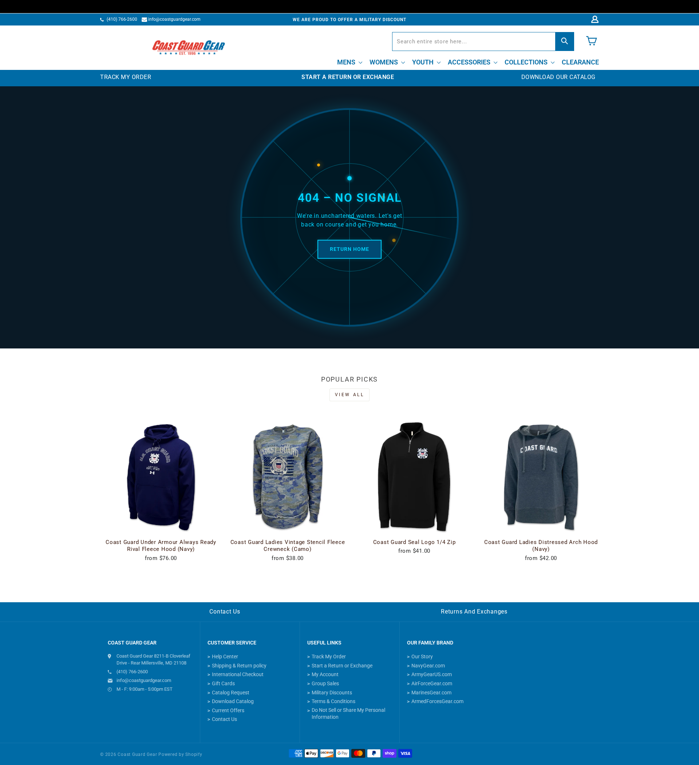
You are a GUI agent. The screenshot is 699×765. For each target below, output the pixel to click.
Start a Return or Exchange (342, 666)
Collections (527, 62)
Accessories (470, 62)
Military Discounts (332, 692)
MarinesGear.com (431, 692)
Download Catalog (233, 701)
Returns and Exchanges (474, 611)
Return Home (349, 249)
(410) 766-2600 (122, 19)
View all (349, 394)
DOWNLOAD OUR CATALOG (558, 77)
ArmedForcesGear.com (437, 701)
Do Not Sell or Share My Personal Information (348, 713)
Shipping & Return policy (239, 666)
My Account (325, 674)
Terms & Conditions (333, 701)
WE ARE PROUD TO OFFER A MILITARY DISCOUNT (349, 19)
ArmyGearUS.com (431, 674)
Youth (423, 62)
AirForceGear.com (431, 683)
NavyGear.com (428, 666)
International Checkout (238, 674)
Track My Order (329, 656)
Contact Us (224, 611)
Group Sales (325, 683)
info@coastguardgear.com (174, 19)
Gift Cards (223, 683)
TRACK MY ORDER (125, 77)
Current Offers (228, 710)
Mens (347, 62)
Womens (384, 62)
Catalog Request (230, 692)
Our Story (422, 656)
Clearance (580, 62)
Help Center (225, 656)
